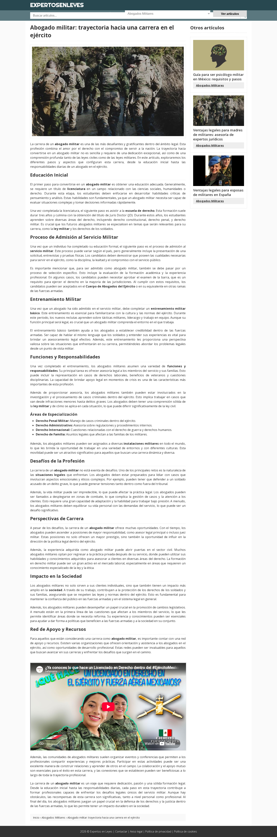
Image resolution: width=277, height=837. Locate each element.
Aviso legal (136, 831)
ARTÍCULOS (111, 13)
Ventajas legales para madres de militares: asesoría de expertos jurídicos (218, 134)
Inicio (36, 817)
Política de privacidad (158, 831)
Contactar (121, 831)
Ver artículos (230, 13)
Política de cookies (185, 831)
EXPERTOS (57, 4)
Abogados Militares (53, 817)
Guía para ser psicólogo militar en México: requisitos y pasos (218, 76)
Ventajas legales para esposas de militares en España (218, 192)
